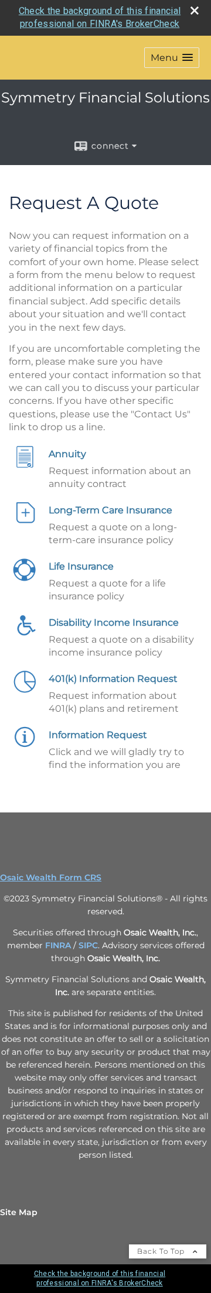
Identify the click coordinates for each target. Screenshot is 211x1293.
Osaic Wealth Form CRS (50, 877)
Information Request (98, 734)
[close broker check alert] (194, 10)
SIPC (88, 945)
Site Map (19, 1212)
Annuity (67, 453)
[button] (171, 57)
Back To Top (162, 1251)
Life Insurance (81, 566)
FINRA (58, 945)
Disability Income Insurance (114, 622)
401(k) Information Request (113, 678)
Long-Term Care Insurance (110, 510)
